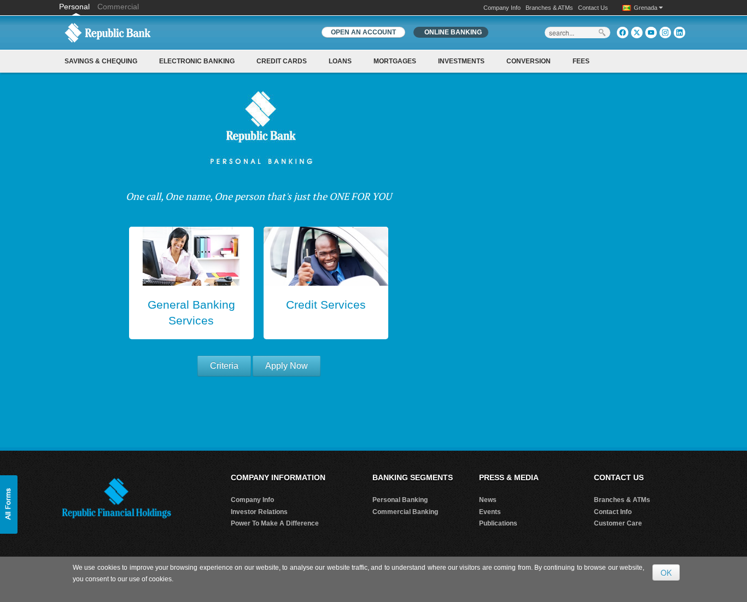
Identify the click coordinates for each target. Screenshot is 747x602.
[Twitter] (637, 32)
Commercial (118, 6)
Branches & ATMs (549, 7)
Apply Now (286, 365)
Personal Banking (400, 500)
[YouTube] (651, 32)
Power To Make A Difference (275, 523)
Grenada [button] (646, 7)
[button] (8, 504)
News (488, 500)
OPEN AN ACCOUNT (363, 32)
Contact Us (593, 7)
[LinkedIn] (679, 32)
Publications (498, 523)
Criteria (224, 365)
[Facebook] (622, 32)
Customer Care (618, 523)
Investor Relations (259, 512)
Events (490, 512)
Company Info (502, 7)
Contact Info (613, 512)
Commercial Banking (405, 512)
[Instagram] (665, 32)
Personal (75, 6)
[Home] (108, 32)
